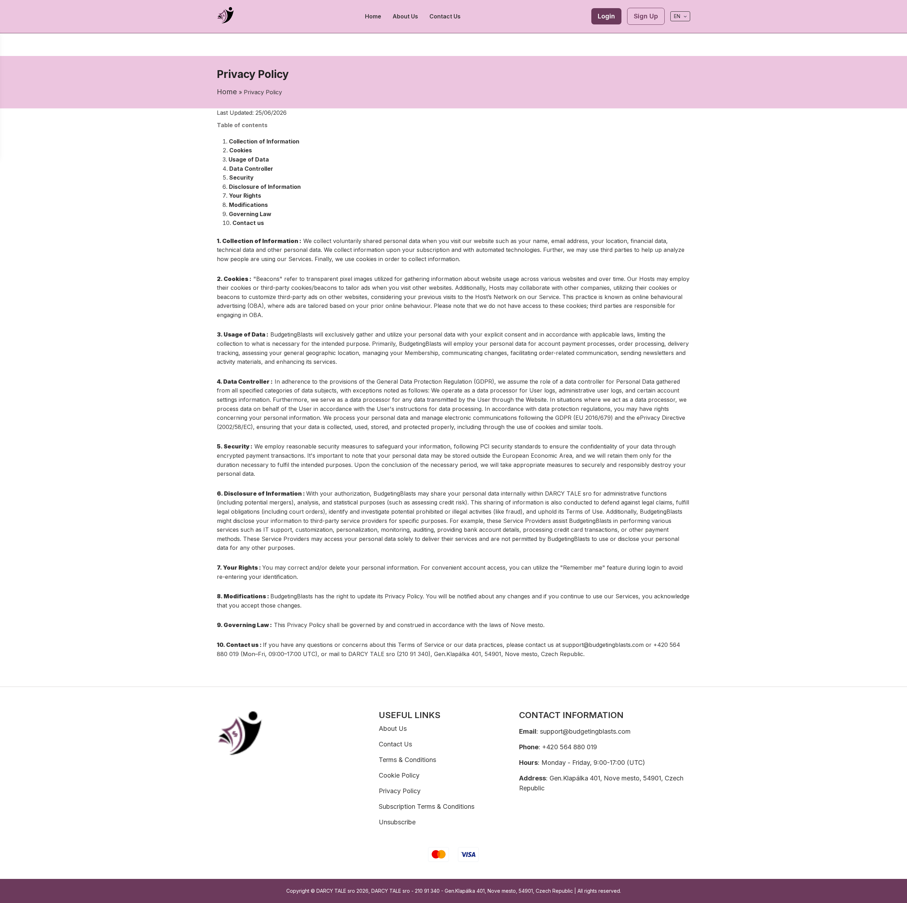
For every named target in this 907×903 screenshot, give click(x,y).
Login (606, 16)
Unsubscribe (397, 822)
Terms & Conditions (407, 759)
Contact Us (445, 16)
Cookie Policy (399, 775)
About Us (405, 16)
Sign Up (646, 16)
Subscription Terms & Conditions (426, 806)
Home (373, 16)
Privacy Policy (400, 791)
